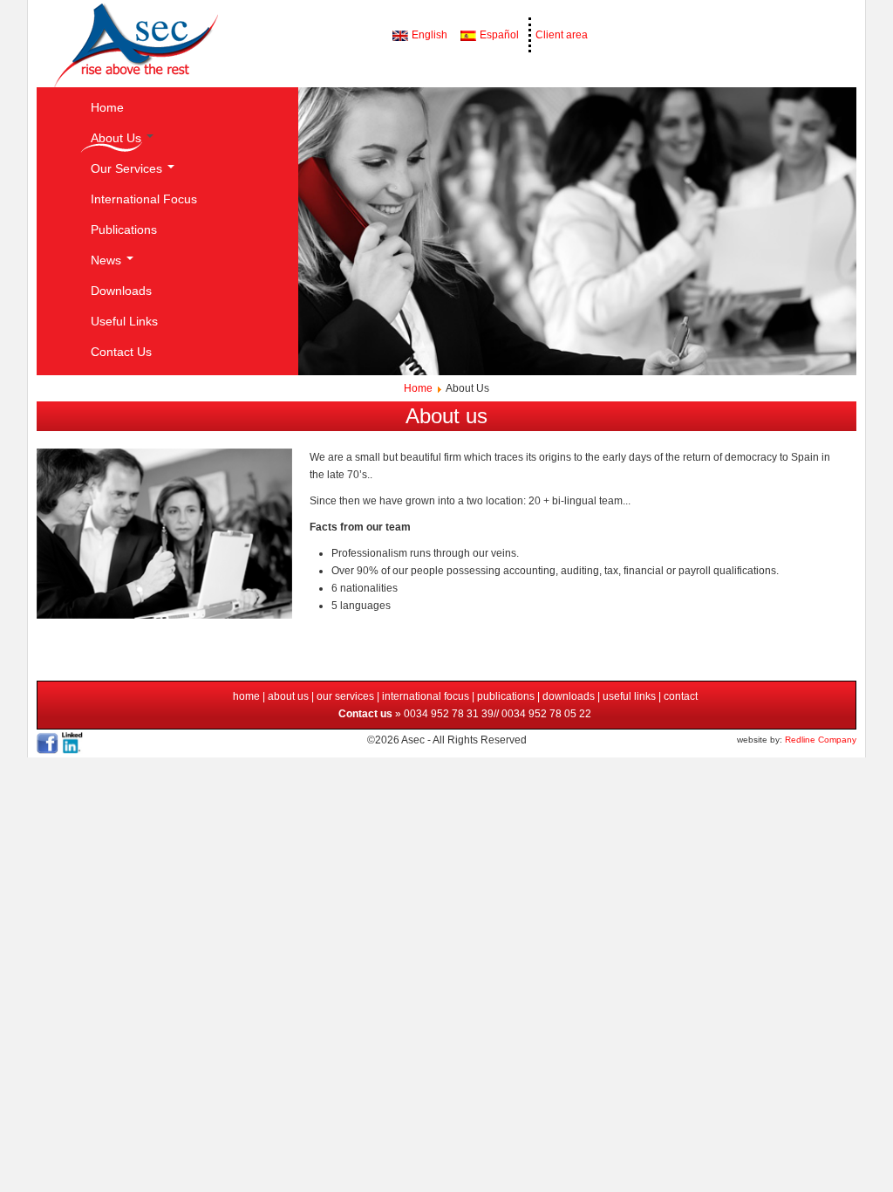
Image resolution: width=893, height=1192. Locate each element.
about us (288, 696)
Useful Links (124, 321)
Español (498, 35)
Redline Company (820, 739)
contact (681, 696)
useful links (629, 696)
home (247, 696)
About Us (118, 138)
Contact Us (121, 352)
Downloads (121, 291)
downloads (568, 696)
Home (107, 107)
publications (507, 696)
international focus (424, 696)
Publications (124, 229)
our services (345, 696)
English (428, 35)
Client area (561, 35)
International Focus (144, 199)
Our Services (128, 168)
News (108, 260)
